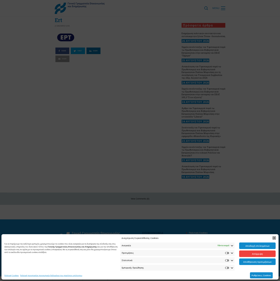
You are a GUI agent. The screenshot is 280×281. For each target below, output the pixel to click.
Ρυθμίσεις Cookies (261, 275)
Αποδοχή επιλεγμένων (257, 245)
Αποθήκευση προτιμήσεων (257, 261)
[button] (274, 238)
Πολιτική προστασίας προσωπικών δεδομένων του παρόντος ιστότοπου (51, 275)
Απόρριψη (257, 253)
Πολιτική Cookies (11, 275)
